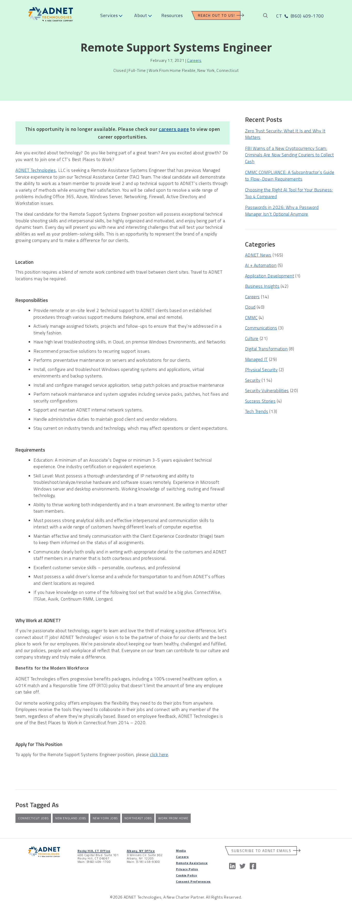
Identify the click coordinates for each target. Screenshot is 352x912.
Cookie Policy (186, 875)
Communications (261, 328)
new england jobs (70, 818)
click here (159, 754)
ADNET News (258, 255)
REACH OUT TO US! (216, 15)
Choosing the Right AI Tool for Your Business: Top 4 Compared (289, 193)
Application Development (269, 276)
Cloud (250, 307)
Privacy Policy (187, 869)
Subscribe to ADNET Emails (261, 850)
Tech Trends (256, 411)
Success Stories (260, 401)
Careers (194, 60)
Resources (172, 15)
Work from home (173, 818)
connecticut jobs (33, 818)
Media (181, 850)
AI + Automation (261, 265)
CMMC (251, 317)
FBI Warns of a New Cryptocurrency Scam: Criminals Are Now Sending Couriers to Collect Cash (289, 155)
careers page (174, 129)
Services (109, 15)
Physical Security (261, 369)
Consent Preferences (193, 881)
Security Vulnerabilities (267, 390)
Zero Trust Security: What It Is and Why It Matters (285, 134)
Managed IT (256, 359)
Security (253, 380)
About (140, 15)
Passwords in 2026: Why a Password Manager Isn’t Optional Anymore (282, 210)
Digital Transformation (266, 348)
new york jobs (105, 818)
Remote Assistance (192, 862)
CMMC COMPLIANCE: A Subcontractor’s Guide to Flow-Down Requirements (289, 175)
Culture (251, 338)
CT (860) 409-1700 (300, 15)
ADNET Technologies (35, 170)
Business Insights (262, 286)
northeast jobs (138, 818)
